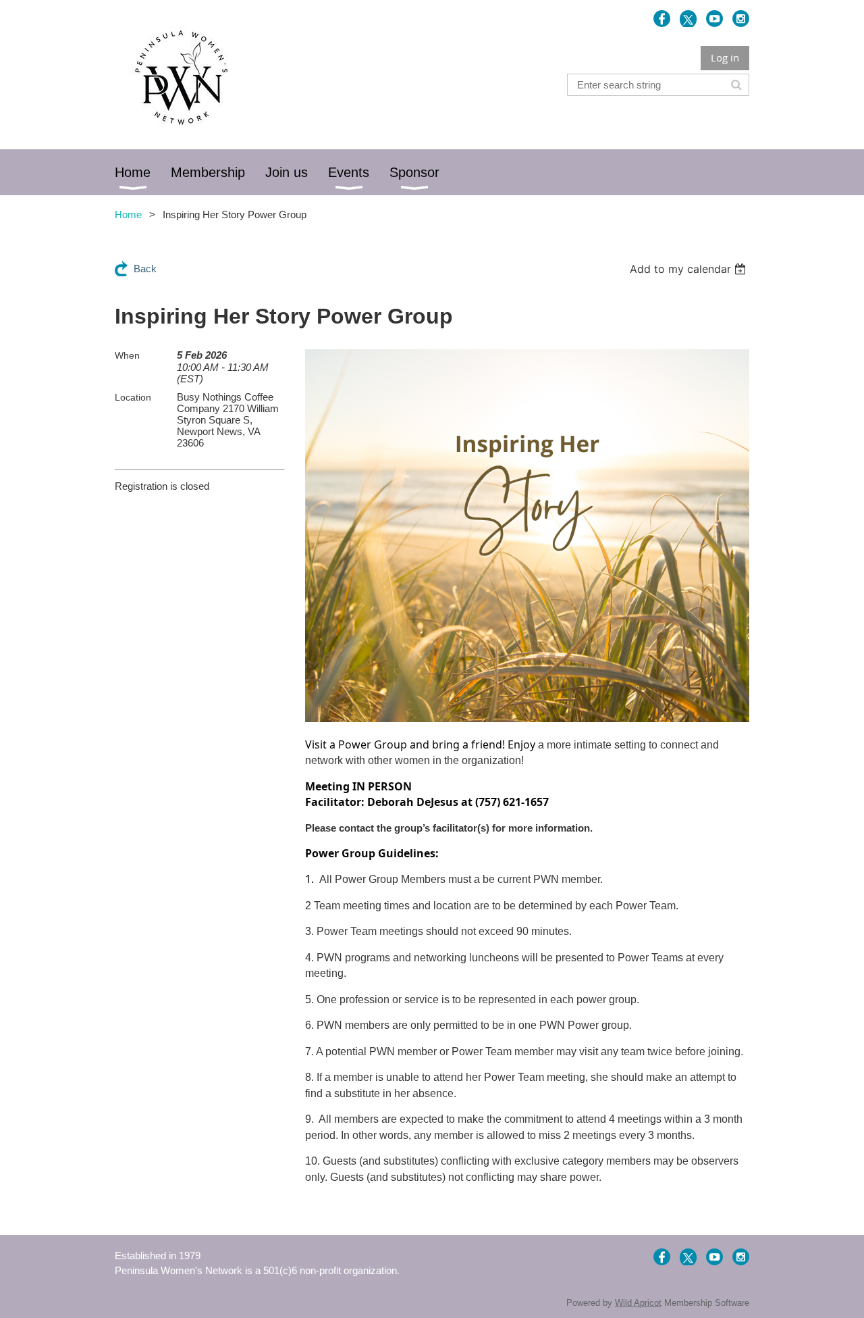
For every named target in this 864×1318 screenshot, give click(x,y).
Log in (725, 57)
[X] (688, 18)
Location (133, 397)
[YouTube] (714, 18)
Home (128, 214)
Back (145, 268)
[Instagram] (740, 18)
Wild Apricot (638, 1303)
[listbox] (689, 269)
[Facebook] (661, 18)
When (127, 355)
